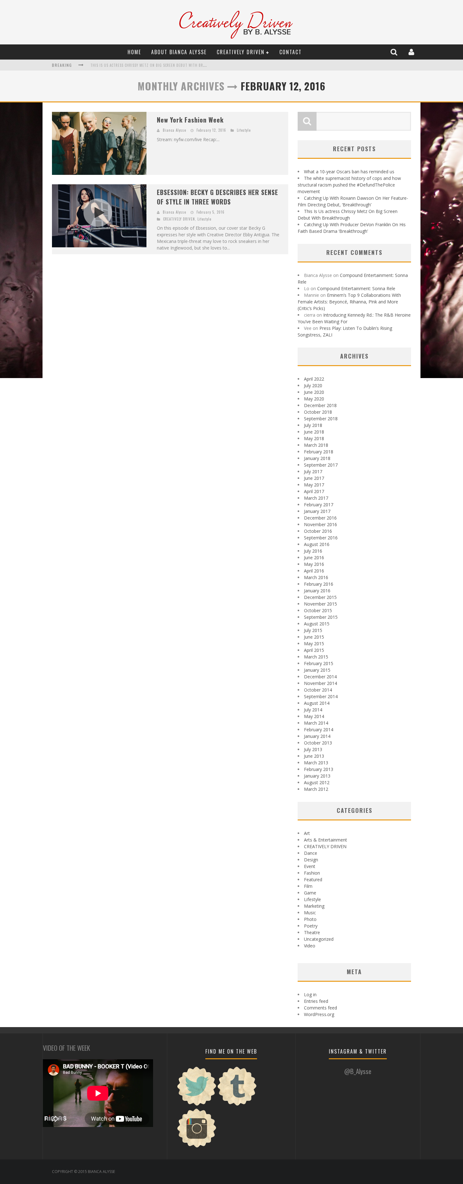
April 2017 (314, 491)
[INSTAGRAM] (197, 1147)
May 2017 (314, 485)
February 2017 (318, 505)
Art (307, 833)
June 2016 (314, 557)
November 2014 (320, 683)
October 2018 (318, 412)
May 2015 (314, 644)
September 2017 (321, 465)
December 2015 (320, 597)
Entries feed (316, 1001)
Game (310, 893)
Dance (310, 853)
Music (310, 913)
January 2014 (317, 736)
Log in (310, 994)
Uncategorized (319, 939)
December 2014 (320, 677)
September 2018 (321, 419)
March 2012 (316, 789)
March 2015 (316, 657)
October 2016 (318, 531)
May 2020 (314, 399)
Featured (313, 879)
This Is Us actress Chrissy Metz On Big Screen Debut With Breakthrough (158, 65)
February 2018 (318, 452)
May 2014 (314, 716)
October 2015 (318, 610)
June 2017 (314, 478)
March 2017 (316, 498)
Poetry (310, 926)
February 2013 (318, 769)
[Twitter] (197, 1105)
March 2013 (316, 763)
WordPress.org (319, 1014)
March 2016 (316, 577)
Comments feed (320, 1008)
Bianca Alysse (174, 130)
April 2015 (314, 650)
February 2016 (318, 584)
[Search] (394, 51)
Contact (290, 52)
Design (311, 860)
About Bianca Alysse (179, 52)
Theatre (312, 932)
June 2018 (314, 432)
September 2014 (321, 696)
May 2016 (314, 564)
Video (309, 946)
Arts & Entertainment (325, 840)
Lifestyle (244, 130)
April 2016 (314, 571)
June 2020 (314, 392)
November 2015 (320, 604)
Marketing (314, 906)
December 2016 (320, 518)
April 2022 (314, 379)
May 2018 (314, 438)
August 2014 (316, 703)
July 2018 (313, 425)
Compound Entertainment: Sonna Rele (356, 288)
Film (308, 886)
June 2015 (314, 637)
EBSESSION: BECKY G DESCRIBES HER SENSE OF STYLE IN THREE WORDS (217, 196)
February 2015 (318, 663)
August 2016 (316, 544)
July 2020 (313, 385)
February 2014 (318, 730)
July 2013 (313, 749)
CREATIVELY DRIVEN (241, 52)
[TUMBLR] (237, 1105)
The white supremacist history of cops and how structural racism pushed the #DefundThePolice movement (349, 184)
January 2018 (317, 458)
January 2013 (317, 776)
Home (134, 52)
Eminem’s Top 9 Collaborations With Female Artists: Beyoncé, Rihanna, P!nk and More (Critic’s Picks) (349, 301)
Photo (310, 919)
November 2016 (320, 524)
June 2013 (314, 756)
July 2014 (313, 710)
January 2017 (317, 511)
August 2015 (316, 624)
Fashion (312, 873)
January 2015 (317, 670)
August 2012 (316, 782)
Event (309, 866)
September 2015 (321, 617)
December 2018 (320, 405)
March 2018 (316, 445)
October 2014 (318, 690)
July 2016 (313, 551)
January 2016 (317, 591)
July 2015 (313, 630)
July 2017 (313, 471)
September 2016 (321, 538)
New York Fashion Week (190, 119)
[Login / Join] (412, 51)
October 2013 (318, 743)
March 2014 (316, 723)
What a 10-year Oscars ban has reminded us (349, 172)
